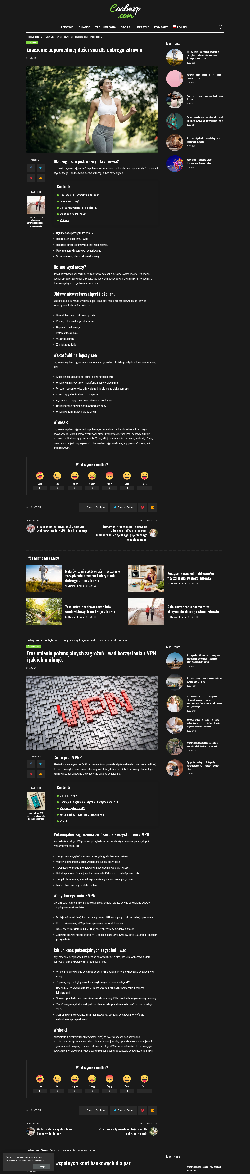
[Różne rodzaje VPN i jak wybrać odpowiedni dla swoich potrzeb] (36, 801)
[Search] (221, 27)
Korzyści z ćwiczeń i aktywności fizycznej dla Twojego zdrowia (190, 576)
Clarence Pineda (76, 586)
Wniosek (64, 220)
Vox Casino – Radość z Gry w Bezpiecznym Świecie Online (199, 161)
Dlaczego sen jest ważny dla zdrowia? (80, 195)
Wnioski (64, 821)
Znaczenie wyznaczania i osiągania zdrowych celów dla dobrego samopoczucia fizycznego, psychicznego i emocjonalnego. (205, 701)
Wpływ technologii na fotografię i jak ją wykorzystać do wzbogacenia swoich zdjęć (204, 766)
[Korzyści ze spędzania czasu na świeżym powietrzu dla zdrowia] (174, 682)
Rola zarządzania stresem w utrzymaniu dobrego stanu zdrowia (35, 221)
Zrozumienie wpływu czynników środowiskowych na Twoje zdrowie (90, 609)
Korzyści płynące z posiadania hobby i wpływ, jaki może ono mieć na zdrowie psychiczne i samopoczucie (203, 723)
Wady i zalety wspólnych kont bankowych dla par (205, 97)
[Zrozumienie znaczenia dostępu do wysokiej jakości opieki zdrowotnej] (174, 746)
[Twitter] (41, 168)
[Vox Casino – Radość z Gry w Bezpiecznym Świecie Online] (174, 163)
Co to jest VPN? (68, 795)
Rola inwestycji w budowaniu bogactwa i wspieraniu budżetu (204, 140)
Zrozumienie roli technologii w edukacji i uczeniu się (204, 1168)
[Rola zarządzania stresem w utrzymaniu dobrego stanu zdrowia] (36, 205)
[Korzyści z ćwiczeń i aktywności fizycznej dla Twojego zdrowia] (146, 578)
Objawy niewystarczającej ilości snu (78, 207)
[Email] (41, 178)
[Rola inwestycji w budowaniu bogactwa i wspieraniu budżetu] (174, 142)
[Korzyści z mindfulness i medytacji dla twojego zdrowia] (174, 78)
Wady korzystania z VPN (72, 808)
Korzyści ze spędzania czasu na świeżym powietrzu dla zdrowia (204, 679)
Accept (41, 1167)
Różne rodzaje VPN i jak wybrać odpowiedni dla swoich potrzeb (35, 815)
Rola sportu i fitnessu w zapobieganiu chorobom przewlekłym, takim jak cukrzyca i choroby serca (203, 658)
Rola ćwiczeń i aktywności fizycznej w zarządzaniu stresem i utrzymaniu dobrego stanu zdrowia (203, 55)
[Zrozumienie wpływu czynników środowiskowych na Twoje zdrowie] (44, 611)
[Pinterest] (31, 178)
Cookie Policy (38, 1160)
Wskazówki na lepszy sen (73, 214)
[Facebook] (31, 168)
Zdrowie (32, 43)
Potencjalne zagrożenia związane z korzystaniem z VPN (89, 802)
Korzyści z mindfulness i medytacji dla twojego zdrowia (204, 76)
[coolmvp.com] (125, 11)
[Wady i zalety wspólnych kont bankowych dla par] (174, 99)
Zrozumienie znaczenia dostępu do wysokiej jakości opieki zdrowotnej (202, 744)
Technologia (33, 646)
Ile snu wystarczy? (69, 201)
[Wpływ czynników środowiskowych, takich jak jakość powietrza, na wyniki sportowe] (174, 121)
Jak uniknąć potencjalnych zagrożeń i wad (82, 814)
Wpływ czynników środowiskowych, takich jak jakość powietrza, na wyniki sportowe (205, 118)
